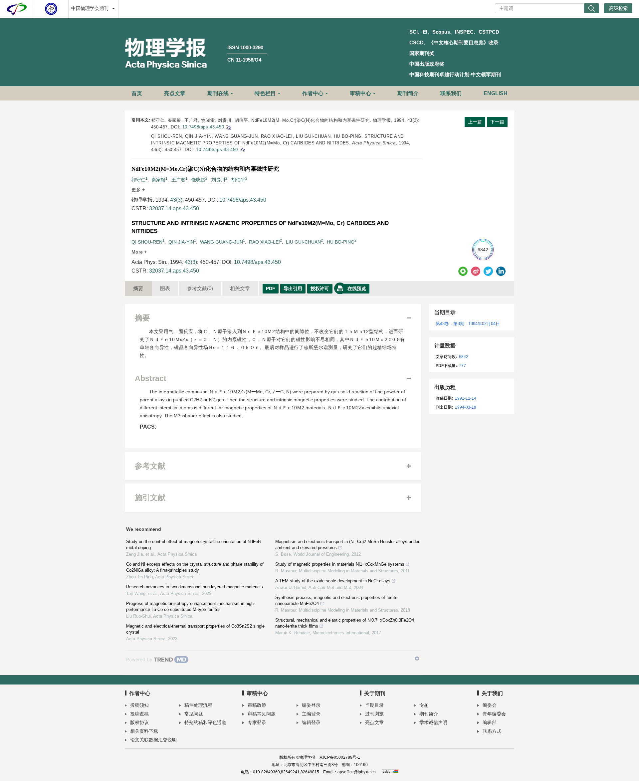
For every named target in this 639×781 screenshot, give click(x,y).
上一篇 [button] (475, 121)
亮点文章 (174, 93)
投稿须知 (139, 705)
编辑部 (490, 722)
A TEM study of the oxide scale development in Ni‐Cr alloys (332, 580)
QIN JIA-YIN (181, 242)
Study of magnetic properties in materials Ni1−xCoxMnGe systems (339, 564)
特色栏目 (265, 93)
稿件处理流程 (198, 705)
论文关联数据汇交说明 (153, 739)
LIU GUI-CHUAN (303, 242)
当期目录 (374, 705)
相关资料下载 (144, 731)
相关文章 (240, 288)
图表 (165, 288)
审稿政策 (257, 705)
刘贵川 (218, 179)
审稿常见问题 (262, 713)
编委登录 (311, 705)
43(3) (176, 200)
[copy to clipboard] (242, 149)
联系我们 (451, 93)
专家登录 (257, 722)
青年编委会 (494, 713)
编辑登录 (311, 722)
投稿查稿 (139, 713)
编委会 (490, 705)
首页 (136, 93)
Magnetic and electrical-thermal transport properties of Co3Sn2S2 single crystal (195, 629)
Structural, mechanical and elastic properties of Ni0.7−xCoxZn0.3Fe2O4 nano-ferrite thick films (344, 623)
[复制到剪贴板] (228, 126)
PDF (270, 288)
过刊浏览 (374, 713)
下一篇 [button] (497, 121)
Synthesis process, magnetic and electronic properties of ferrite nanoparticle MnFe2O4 (336, 600)
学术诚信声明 (433, 722)
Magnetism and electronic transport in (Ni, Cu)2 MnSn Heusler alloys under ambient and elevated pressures (347, 544)
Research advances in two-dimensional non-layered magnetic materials (194, 586)
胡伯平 (238, 179)
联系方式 (492, 731)
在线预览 (356, 288)
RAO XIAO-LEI (264, 242)
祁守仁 (138, 179)
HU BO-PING (340, 242)
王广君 (178, 179)
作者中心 (312, 93)
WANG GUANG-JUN (221, 242)
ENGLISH (496, 93)
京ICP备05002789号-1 (339, 757)
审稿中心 (360, 93)
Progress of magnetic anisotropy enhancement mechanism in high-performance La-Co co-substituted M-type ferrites (190, 606)
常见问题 (193, 713)
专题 (424, 705)
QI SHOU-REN (146, 242)
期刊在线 (218, 93)
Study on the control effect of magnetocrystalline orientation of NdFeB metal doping (193, 544)
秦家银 (158, 179)
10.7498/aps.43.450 (203, 126)
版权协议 (139, 722)
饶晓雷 (198, 179)
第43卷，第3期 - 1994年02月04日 (468, 323)
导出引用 (293, 288)
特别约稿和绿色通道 (205, 722)
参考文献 (200, 288)
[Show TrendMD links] (417, 658)
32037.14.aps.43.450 (174, 208)
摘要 (138, 288)
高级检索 (618, 8)
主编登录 (311, 713)
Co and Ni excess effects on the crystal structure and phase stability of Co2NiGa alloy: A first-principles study (195, 567)
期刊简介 (408, 93)
